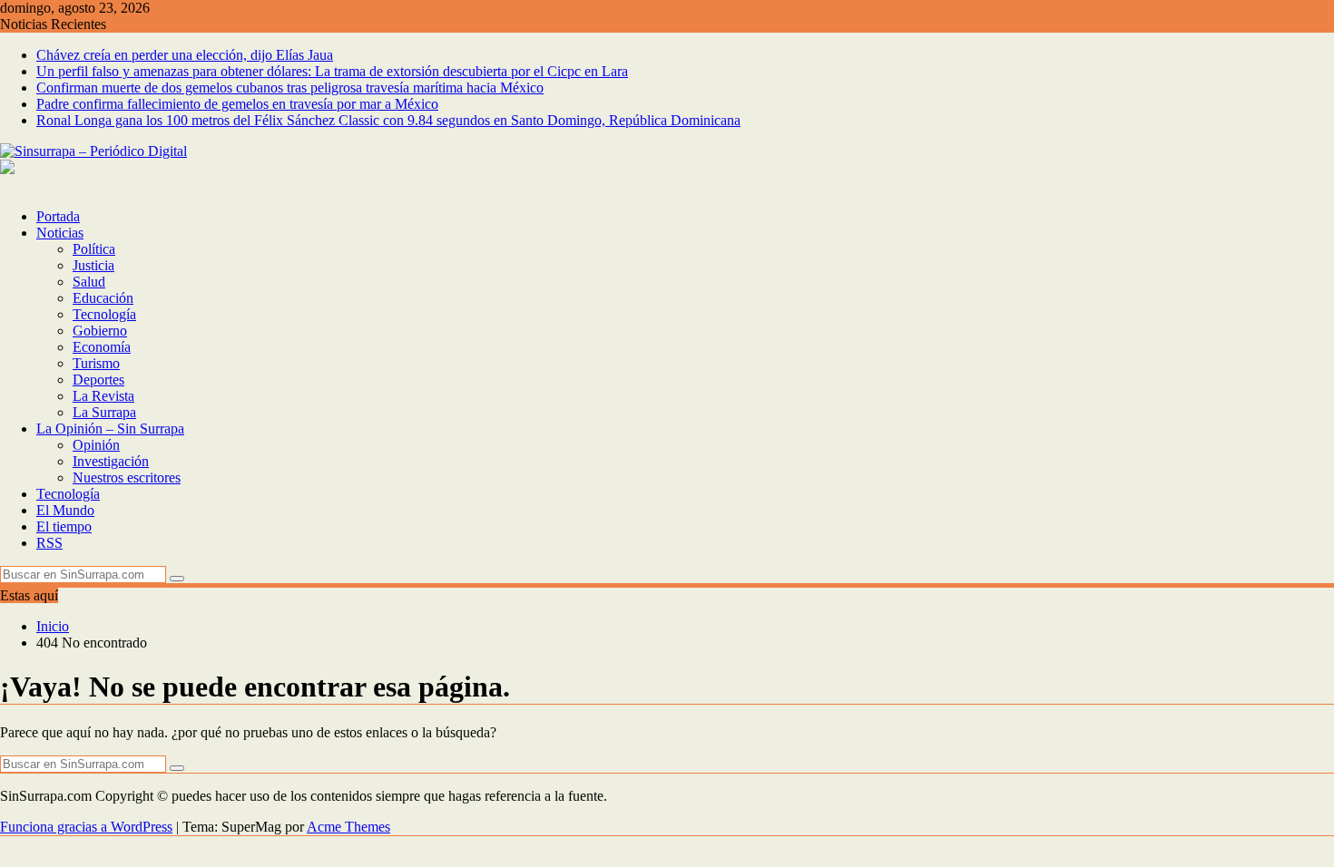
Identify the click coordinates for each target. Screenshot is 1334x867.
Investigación (111, 461)
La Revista (103, 396)
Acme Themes (348, 826)
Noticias (59, 232)
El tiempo (64, 526)
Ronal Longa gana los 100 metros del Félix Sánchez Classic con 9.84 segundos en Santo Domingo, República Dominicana (388, 120)
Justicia (93, 265)
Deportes (98, 379)
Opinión (96, 445)
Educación (103, 298)
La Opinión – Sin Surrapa (110, 428)
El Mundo (65, 510)
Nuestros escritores (127, 477)
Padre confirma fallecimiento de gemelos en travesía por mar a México (237, 104)
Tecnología (104, 314)
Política (94, 249)
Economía (102, 347)
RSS (49, 542)
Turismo (96, 363)
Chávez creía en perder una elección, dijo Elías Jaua (184, 55)
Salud (89, 281)
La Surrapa (104, 412)
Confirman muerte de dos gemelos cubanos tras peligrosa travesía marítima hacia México (290, 87)
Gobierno (100, 330)
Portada (58, 216)
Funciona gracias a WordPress (86, 826)
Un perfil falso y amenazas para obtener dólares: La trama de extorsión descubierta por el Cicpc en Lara (332, 71)
